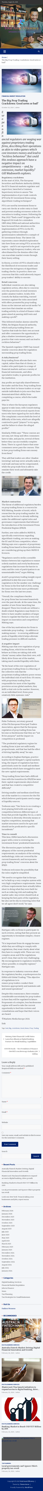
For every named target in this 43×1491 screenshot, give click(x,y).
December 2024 (8, 1253)
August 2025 (7, 1229)
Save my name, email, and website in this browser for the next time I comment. (21, 1136)
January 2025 (7, 1250)
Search (4, 1151)
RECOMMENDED (10, 1315)
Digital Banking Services (11, 1282)
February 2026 (7, 1211)
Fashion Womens (8, 1308)
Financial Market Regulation (13, 96)
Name (5, 1102)
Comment (6, 1073)
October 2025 (7, 1223)
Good (22, 1028)
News (27, 1028)
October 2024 (7, 1259)
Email (5, 1112)
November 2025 (8, 1220)
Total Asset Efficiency (27, 1481)
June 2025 (5, 1235)
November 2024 (8, 1256)
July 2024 (5, 1268)
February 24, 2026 (8, 1432)
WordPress (29, 1487)
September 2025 (8, 1226)
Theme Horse (24, 1484)
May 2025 (5, 1238)
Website (5, 1122)
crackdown (16, 1028)
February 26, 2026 (8, 1353)
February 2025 (7, 1247)
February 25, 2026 (8, 1392)
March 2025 (6, 1244)
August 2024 (7, 1265)
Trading (36, 1028)
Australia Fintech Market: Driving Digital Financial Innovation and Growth (21, 1349)
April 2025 (6, 1241)
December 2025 (8, 1217)
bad (7, 1028)
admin (17, 107)
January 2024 (7, 1271)
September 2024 (8, 1262)
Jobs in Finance (8, 1288)
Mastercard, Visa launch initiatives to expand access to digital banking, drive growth (20, 1389)
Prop (31, 1028)
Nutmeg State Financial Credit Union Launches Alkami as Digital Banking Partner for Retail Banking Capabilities (20, 1039)
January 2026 (7, 1214)
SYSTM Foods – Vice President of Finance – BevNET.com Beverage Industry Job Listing (21, 1051)
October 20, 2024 (8, 107)
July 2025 (5, 1232)
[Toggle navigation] (5, 51)
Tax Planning (7, 1294)
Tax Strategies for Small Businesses (16, 1297)
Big (10, 1028)
